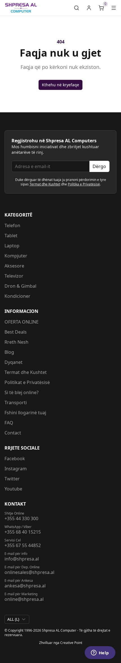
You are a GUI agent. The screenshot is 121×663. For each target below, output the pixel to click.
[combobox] (17, 619)
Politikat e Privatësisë (27, 382)
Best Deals (16, 332)
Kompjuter (16, 256)
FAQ (9, 423)
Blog (9, 352)
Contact (13, 433)
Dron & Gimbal (20, 286)
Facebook (15, 458)
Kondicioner (17, 296)
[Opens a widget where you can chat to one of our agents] (99, 653)
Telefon (12, 225)
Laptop (12, 246)
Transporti (16, 402)
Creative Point (71, 642)
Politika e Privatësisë (84, 184)
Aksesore (14, 266)
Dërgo (99, 166)
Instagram (16, 469)
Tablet (11, 235)
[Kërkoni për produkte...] (76, 8)
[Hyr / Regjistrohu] (89, 8)
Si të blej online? (22, 392)
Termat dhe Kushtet (45, 184)
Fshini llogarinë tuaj (25, 413)
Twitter (12, 479)
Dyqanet (14, 362)
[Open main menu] (114, 8)
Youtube (13, 489)
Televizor (14, 276)
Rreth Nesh (16, 342)
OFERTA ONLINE (22, 322)
